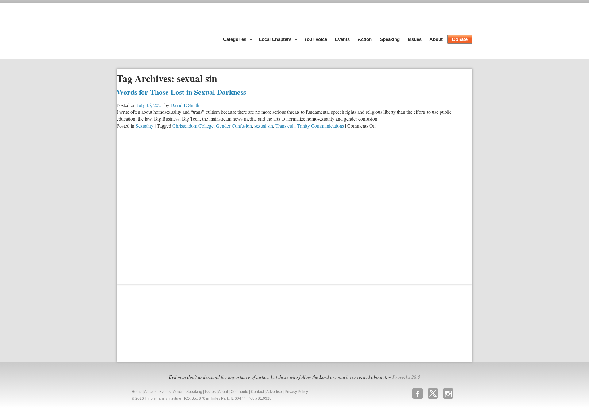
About (436, 39)
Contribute (239, 392)
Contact (257, 392)
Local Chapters (275, 39)
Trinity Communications (320, 125)
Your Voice (315, 39)
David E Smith (185, 105)
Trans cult (284, 125)
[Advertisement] (163, 322)
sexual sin (263, 125)
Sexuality (144, 125)
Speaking (390, 39)
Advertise (274, 392)
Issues (415, 39)
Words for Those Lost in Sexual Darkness (181, 91)
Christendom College (193, 125)
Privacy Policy (296, 392)
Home (137, 392)
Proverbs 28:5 (406, 377)
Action (365, 39)
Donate (460, 39)
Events (342, 39)
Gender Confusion (234, 125)
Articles (150, 392)
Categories (234, 39)
